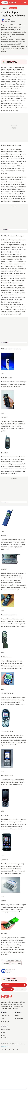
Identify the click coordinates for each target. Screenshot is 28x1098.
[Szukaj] (22, 2)
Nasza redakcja (5, 1029)
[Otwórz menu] (25, 2)
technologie (6, 963)
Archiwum (14, 8)
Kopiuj (21, 989)
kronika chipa (10, 960)
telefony (13, 963)
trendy (19, 963)
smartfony (18, 960)
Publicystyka (19, 1018)
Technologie (5, 1015)
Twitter (5, 989)
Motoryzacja (5, 1021)
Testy (2, 1018)
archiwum (7, 19)
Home (5, 8)
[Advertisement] (14, 218)
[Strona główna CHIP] (12, 2)
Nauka (17, 1015)
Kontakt (3, 1032)
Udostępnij (6, 985)
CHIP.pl (7, 1043)
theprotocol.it (5, 1046)
